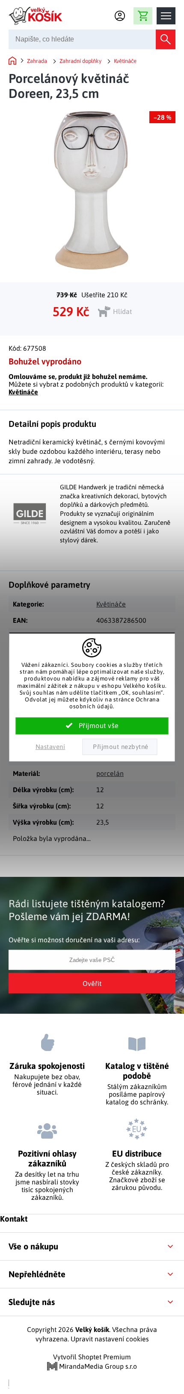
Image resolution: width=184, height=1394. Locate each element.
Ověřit (92, 983)
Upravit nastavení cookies (110, 1339)
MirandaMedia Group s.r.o (97, 1366)
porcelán (110, 773)
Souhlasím (92, 725)
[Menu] (166, 15)
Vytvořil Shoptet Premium (92, 1357)
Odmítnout (119, 747)
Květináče (23, 392)
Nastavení (50, 746)
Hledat (165, 39)
